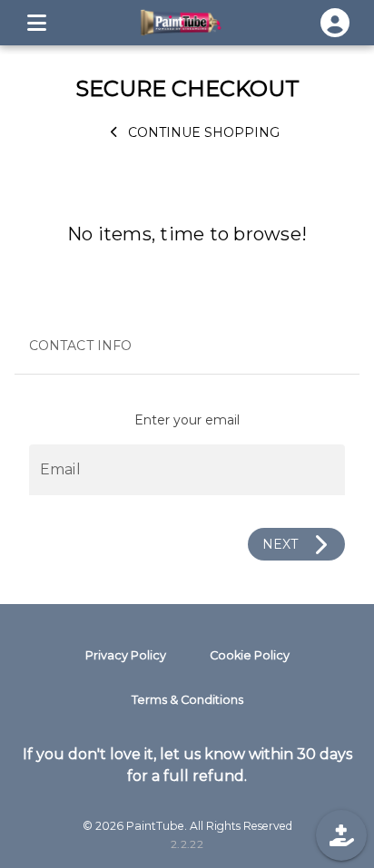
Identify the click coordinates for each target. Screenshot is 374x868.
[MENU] (36, 22)
